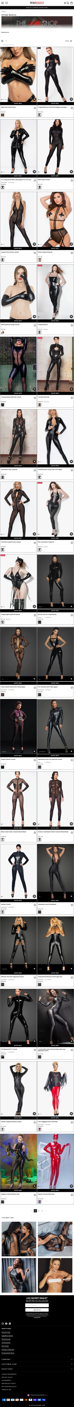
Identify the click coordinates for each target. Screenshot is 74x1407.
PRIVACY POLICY (7, 1377)
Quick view (34, 99)
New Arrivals (6, 1332)
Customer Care (9, 1364)
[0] (6, 3)
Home (3, 11)
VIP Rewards (6, 1342)
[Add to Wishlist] (35, 108)
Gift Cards (5, 1346)
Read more (5, 32)
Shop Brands (6, 1339)
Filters (67, 41)
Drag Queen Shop (8, 1353)
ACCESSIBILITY (6, 1380)
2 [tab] (2, 99)
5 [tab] (6, 99)
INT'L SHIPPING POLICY (9, 1386)
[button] (2, 41)
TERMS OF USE (6, 1390)
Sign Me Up (37, 1310)
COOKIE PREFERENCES (9, 1374)
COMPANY (6, 1359)
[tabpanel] (18, 74)
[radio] (2, 115)
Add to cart (18, 103)
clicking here (37, 1317)
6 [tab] (7, 99)
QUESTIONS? (7, 1369)
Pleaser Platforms (8, 1349)
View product (18, 175)
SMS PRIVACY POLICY (9, 1383)
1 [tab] (1, 99)
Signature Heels (7, 1335)
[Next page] (42, 1210)
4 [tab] (5, 99)
